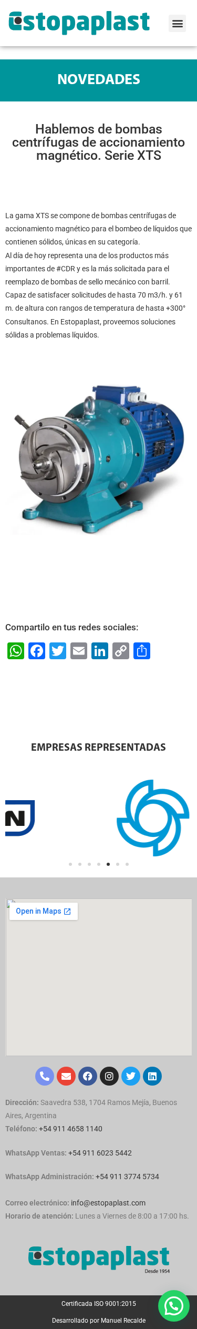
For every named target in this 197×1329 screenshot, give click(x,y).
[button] (177, 23)
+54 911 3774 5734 (127, 1176)
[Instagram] (109, 1076)
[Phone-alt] (44, 1076)
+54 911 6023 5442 (100, 1153)
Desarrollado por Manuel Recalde (99, 1320)
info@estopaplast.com (108, 1203)
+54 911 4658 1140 (70, 1128)
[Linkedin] (152, 1076)
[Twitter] (130, 1076)
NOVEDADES (98, 80)
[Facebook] (87, 1076)
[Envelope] (66, 1076)
